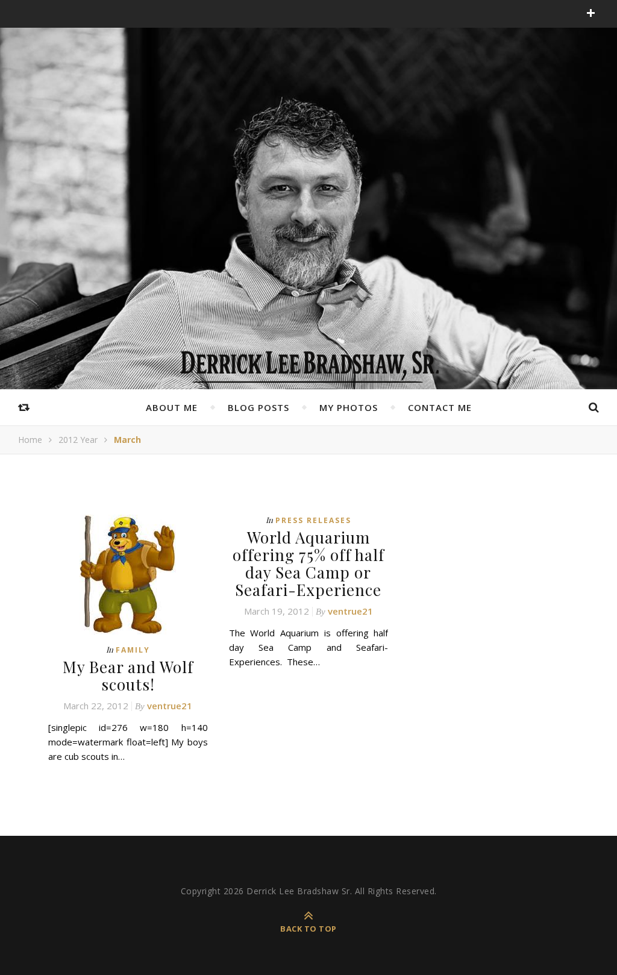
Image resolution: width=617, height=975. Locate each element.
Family (133, 650)
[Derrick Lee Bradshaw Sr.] (308, 363)
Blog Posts (258, 407)
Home (30, 439)
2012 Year (78, 439)
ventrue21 (169, 706)
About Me (172, 407)
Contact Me (440, 407)
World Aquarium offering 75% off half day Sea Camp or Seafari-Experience (308, 563)
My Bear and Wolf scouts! (128, 675)
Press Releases (313, 520)
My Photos (348, 407)
